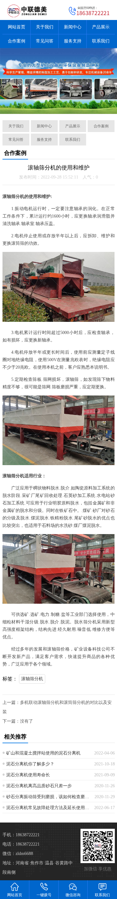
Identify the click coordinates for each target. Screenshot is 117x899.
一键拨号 (44, 895)
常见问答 (44, 41)
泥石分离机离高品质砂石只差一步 (39, 786)
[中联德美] (29, 10)
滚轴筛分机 (32, 678)
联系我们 (101, 41)
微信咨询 (73, 895)
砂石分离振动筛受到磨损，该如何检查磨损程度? (48, 796)
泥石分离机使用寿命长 (28, 775)
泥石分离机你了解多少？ (30, 764)
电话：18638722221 (21, 844)
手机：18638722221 (21, 835)
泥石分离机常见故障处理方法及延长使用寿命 (48, 807)
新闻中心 (72, 27)
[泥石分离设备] (58, 81)
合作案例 (16, 41)
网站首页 (16, 27)
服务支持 (72, 41)
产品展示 (101, 27)
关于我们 (44, 27)
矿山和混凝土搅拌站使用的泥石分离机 (43, 753)
